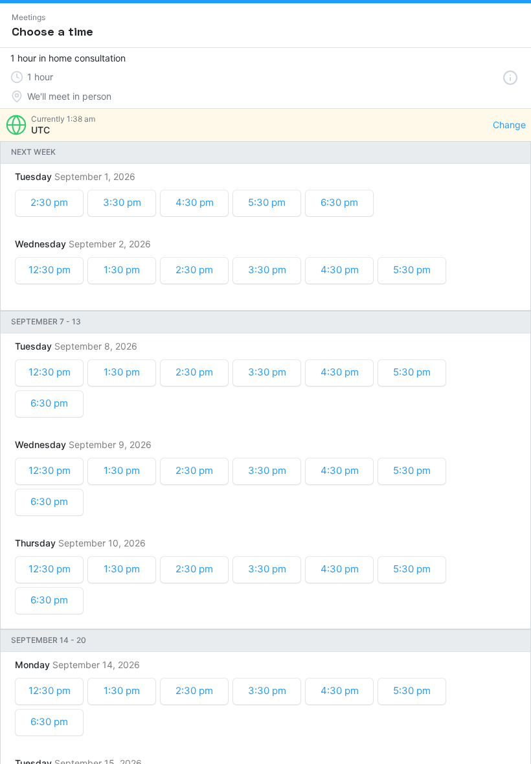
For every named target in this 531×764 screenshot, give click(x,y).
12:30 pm (49, 270)
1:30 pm (122, 270)
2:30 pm (49, 202)
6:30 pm (339, 202)
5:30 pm (267, 202)
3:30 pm (122, 202)
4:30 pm (194, 202)
